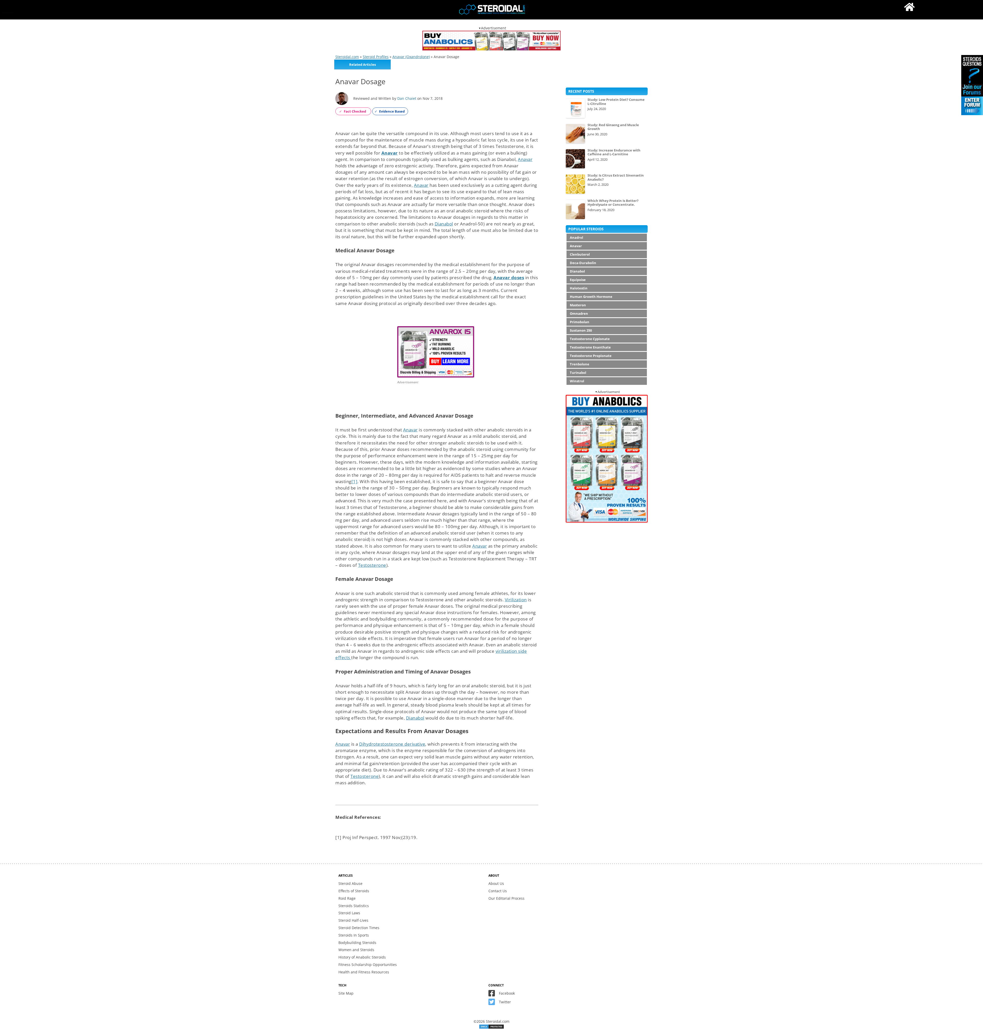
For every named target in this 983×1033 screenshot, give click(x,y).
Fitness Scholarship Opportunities (367, 964)
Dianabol (444, 224)
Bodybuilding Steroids (357, 942)
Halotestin (578, 288)
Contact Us (497, 890)
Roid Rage (347, 898)
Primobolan (579, 322)
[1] (354, 481)
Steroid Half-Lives (353, 920)
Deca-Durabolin (583, 262)
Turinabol (578, 372)
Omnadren (579, 313)
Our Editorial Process (506, 898)
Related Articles (362, 64)
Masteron (578, 305)
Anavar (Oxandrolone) (411, 56)
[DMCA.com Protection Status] (491, 1027)
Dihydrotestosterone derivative (392, 744)
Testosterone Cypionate (590, 338)
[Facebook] (493, 994)
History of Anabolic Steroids (362, 957)
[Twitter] (493, 1003)
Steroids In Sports (353, 935)
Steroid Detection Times (358, 927)
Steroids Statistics (353, 905)
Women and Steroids (356, 949)
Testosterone (372, 565)
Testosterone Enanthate (590, 347)
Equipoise (578, 279)
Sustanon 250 (581, 330)
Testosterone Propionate (591, 355)
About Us (496, 883)
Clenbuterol (580, 254)
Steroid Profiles (376, 56)
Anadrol (576, 237)
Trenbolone (579, 364)
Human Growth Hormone (591, 296)
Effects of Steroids (353, 890)
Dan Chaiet (406, 98)
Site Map (346, 993)
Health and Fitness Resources (363, 972)
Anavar (525, 159)
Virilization (516, 600)
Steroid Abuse (350, 883)
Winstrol (577, 381)
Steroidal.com (347, 56)
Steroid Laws (349, 912)
